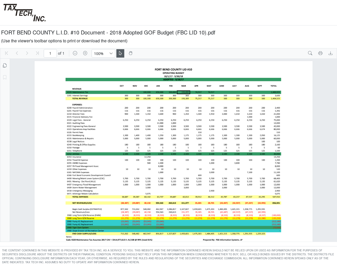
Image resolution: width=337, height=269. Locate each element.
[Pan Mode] (131, 53)
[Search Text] (310, 53)
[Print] (320, 53)
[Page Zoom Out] (75, 53)
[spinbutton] (50, 53)
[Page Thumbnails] (5, 66)
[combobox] (99, 53)
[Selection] (120, 53)
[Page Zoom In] (85, 53)
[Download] (331, 53)
